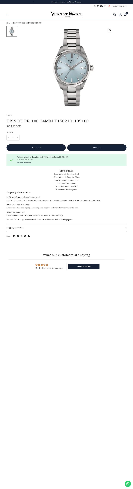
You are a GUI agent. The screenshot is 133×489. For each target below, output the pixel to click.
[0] (124, 14)
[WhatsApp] (25, 236)
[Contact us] (128, 484)
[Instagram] (98, 6)
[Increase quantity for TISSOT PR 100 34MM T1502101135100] (17, 137)
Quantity (9, 132)
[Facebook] (94, 6)
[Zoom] (110, 30)
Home (8, 23)
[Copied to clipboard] (28, 236)
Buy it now (96, 147)
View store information (24, 162)
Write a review (84, 266)
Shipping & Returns (14, 228)
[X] (17, 236)
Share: (8, 236)
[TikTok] (104, 6)
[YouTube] (101, 6)
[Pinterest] (21, 236)
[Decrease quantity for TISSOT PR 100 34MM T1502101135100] (9, 137)
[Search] (114, 14)
